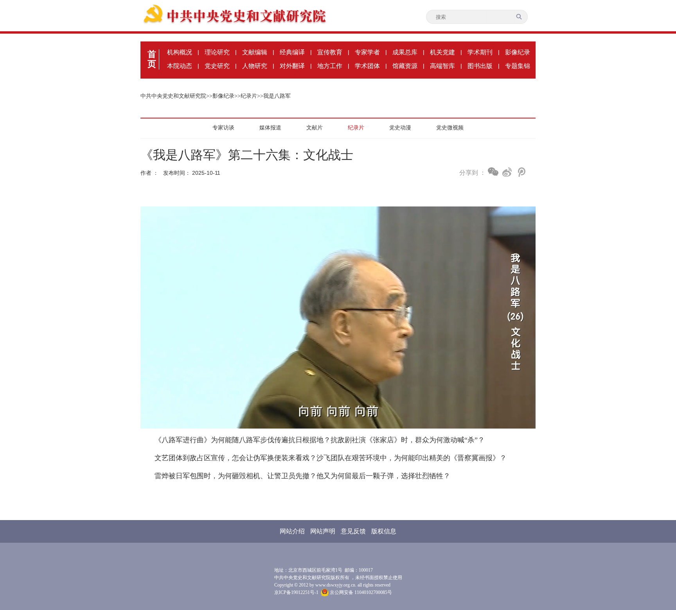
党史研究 (217, 66)
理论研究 (217, 52)
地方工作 (329, 66)
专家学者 (367, 52)
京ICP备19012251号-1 (296, 592)
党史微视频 (450, 127)
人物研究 (254, 66)
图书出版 (480, 66)
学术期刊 (480, 52)
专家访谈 (223, 127)
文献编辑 (254, 52)
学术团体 (367, 66)
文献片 (314, 127)
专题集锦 (517, 66)
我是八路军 (277, 96)
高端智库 (442, 66)
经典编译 (292, 52)
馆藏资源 (404, 66)
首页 (151, 59)
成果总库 (404, 52)
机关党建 (442, 52)
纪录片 (249, 96)
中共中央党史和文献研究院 (173, 96)
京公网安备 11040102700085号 (360, 592)
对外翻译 (292, 66)
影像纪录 (517, 52)
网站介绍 (292, 531)
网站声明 (322, 531)
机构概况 (179, 52)
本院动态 (179, 66)
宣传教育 (329, 52)
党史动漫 (400, 127)
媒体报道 (270, 127)
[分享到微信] (493, 171)
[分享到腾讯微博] (521, 172)
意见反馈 (353, 531)
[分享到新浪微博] (507, 172)
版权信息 (383, 531)
